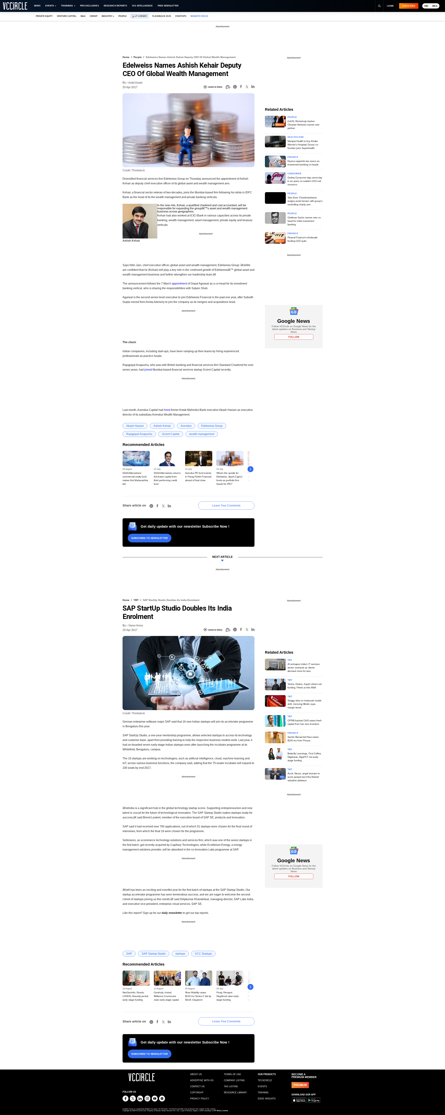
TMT (136, 600)
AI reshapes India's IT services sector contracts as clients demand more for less (304, 667)
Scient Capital (170, 434)
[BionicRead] (227, 87)
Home (126, 57)
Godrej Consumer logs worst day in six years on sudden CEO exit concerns (305, 181)
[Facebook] (240, 87)
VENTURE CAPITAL (66, 16)
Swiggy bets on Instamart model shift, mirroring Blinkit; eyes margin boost (304, 704)
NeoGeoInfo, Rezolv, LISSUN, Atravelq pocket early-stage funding (135, 996)
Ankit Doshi (135, 82)
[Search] (379, 6)
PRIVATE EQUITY (44, 16)
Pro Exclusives (89, 6)
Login (390, 6)
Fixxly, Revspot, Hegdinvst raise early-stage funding (227, 996)
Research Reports (115, 6)
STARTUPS (180, 16)
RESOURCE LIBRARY (235, 1092)
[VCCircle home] (15, 6)
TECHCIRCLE (265, 1080)
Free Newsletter (168, 6)
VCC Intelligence (142, 6)
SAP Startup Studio (154, 953)
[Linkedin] (252, 87)
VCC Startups (203, 953)
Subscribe (408, 6)
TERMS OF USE (232, 1074)
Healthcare (296, 137)
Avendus (186, 425)
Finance (293, 157)
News (37, 6)
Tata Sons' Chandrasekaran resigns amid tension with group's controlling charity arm (305, 201)
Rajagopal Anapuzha (139, 434)
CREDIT (94, 16)
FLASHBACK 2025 (161, 16)
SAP (129, 953)
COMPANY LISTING (234, 1080)
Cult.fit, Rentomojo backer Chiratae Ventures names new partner (303, 124)
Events (49, 6)
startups (180, 953)
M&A (83, 16)
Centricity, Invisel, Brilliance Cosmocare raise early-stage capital (166, 996)
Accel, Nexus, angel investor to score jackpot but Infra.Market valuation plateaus (304, 777)
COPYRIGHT (197, 1092)
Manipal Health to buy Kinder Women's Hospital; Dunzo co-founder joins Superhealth (303, 144)
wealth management (201, 434)
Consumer (295, 173)
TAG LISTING (231, 1086)
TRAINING (263, 1092)
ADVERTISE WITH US (201, 1080)
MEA (434, 6)
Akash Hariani (135, 425)
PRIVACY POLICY (199, 1098)
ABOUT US (196, 1074)
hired (167, 409)
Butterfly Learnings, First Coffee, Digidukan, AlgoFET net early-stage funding (304, 757)
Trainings (67, 6)
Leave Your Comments (226, 505)
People (138, 57)
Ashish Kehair (162, 425)
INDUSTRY (107, 16)
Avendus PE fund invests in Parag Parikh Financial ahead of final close (198, 477)
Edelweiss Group (211, 425)
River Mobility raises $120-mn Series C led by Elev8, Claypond (198, 996)
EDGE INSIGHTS (267, 1098)
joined (148, 369)
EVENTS (262, 1086)
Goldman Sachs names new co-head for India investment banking (304, 221)
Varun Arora (135, 625)
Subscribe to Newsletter (149, 538)
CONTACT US (197, 1086)
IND (426, 6)
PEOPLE (122, 16)
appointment (179, 283)
